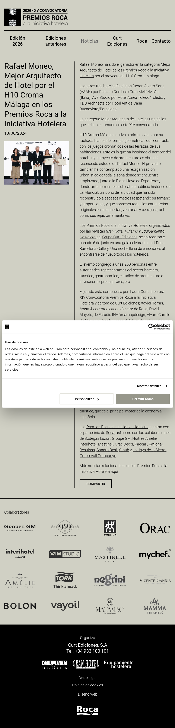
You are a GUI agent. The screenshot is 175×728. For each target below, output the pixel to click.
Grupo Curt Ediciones (119, 237)
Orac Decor (124, 444)
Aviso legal (87, 677)
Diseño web (87, 694)
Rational (156, 444)
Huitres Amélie (144, 438)
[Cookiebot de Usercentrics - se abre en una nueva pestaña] (151, 326)
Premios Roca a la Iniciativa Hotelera (117, 225)
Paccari (141, 444)
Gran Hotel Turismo (122, 231)
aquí (114, 471)
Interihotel (88, 444)
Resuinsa (87, 450)
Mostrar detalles (149, 386)
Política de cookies (87, 685)
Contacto (161, 41)
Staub (124, 450)
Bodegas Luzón (97, 438)
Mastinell (105, 444)
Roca (141, 41)
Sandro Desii (107, 450)
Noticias (89, 41)
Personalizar (84, 399)
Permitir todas (142, 399)
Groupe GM (121, 438)
